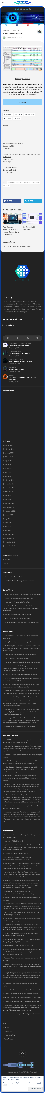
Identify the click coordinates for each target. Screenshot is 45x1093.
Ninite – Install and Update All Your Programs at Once (22, 697)
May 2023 (7, 526)
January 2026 (9, 453)
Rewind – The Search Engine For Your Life (18, 598)
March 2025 (8, 476)
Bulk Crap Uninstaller (22, 79)
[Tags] (37, 338)
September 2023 (10, 511)
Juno (6, 563)
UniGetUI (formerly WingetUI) (13, 143)
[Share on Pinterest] (27, 25)
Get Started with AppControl (19, 345)
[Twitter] (15, 9)
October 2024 (9, 492)
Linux (21, 359)
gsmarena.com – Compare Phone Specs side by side (22, 1014)
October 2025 (9, 457)
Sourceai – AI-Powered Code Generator (17, 614)
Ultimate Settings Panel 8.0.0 (19, 353)
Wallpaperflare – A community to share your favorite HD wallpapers (22, 959)
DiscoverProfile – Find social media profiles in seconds (22, 990)
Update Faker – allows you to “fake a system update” (22, 1001)
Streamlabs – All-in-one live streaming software (20, 654)
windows (6, 185)
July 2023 (7, 519)
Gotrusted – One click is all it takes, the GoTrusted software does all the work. (20, 807)
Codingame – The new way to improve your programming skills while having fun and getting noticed (21, 892)
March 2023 (8, 530)
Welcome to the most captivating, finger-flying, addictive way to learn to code (22, 836)
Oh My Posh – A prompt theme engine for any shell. (21, 642)
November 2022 (9, 546)
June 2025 (8, 468)
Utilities (21, 343)
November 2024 (9, 488)
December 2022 (9, 542)
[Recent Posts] (8, 338)
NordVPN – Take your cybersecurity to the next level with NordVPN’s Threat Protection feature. (22, 741)
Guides (11, 375)
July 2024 (7, 495)
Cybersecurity (13, 343)
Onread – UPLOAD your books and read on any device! (22, 997)
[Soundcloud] (23, 9)
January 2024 (9, 507)
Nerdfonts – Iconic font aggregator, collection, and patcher (20, 985)
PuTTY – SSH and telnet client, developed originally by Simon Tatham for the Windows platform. (22, 679)
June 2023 (8, 523)
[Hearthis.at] (26, 9)
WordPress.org (9, 1039)
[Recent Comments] (27, 338)
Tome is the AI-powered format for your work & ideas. (22, 622)
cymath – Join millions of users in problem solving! (21, 993)
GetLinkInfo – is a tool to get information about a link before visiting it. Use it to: (21, 913)
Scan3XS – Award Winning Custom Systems (19, 581)
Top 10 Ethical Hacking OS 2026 (20, 361)
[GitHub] (21, 9)
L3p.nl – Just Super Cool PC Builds (16, 853)
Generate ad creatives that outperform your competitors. (23, 594)
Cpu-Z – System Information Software (17, 658)
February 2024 (9, 503)
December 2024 (9, 484)
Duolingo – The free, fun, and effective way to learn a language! (21, 899)
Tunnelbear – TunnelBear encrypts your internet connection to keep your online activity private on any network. (20, 778)
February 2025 (9, 480)
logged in (15, 246)
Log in (6, 1027)
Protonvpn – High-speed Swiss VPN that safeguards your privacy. (22, 756)
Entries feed (8, 1031)
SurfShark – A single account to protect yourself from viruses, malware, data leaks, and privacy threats (21, 762)
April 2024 (7, 499)
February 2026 (9, 449)
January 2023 (9, 538)
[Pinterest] (29, 9)
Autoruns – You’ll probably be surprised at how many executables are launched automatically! (21, 686)
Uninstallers (15, 30)
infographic (12, 367)
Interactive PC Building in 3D (13, 841)
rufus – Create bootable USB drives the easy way (20, 674)
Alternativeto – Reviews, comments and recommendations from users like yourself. (17, 858)
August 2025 (8, 461)
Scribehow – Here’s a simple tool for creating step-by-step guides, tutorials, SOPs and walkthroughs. (21, 941)
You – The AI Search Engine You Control (17, 618)
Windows (28, 343)
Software (6, 30)
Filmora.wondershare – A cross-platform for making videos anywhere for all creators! (20, 934)
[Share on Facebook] (17, 25)
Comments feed (9, 1035)
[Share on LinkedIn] (38, 25)
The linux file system (16, 369)
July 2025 (7, 464)
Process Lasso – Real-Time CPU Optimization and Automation (20, 637)
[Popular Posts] (17, 338)
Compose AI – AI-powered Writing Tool (17, 602)
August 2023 (8, 515)
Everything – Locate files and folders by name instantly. (22, 662)
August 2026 (8, 445)
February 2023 (9, 534)
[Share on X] (6, 25)
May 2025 (7, 472)
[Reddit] (18, 9)
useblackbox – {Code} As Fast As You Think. (19, 945)
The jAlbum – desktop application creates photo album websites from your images (21, 920)
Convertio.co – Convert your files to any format (19, 726)
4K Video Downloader (10, 167)
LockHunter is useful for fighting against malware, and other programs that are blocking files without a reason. (21, 692)
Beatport (7, 559)
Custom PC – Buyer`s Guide (13, 577)
